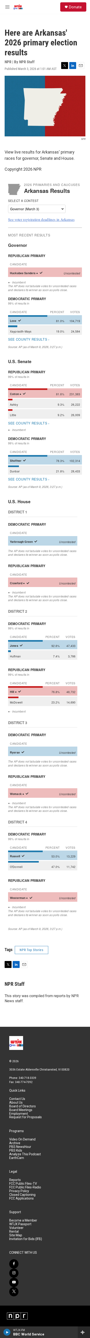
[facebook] (13, 1264)
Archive (14, 1143)
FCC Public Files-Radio (25, 1187)
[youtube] (13, 1282)
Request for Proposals (25, 1117)
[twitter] (13, 1291)
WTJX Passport (20, 1224)
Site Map (15, 1235)
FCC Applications (21, 1198)
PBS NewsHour (20, 1147)
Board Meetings (20, 1110)
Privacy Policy (19, 1191)
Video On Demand (22, 1139)
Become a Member (23, 1220)
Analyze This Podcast (25, 1154)
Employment (18, 1113)
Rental (14, 1231)
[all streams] (84, 1332)
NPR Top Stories (31, 950)
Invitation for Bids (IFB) (25, 1239)
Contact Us (17, 1099)
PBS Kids (15, 1150)
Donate (75, 7)
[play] (7, 1332)
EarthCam (16, 1158)
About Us (16, 1102)
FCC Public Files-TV (23, 1183)
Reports (15, 1180)
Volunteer (16, 1228)
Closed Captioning (22, 1195)
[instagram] (13, 1273)
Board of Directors (22, 1106)
